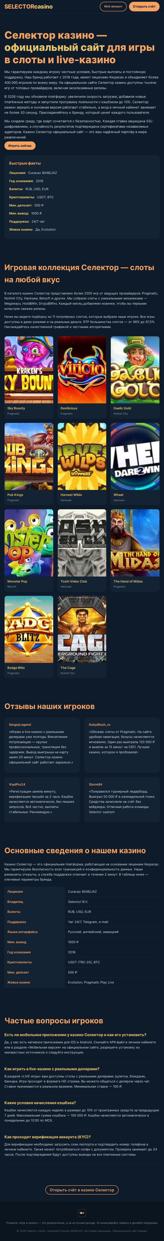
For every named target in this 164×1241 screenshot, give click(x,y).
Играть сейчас (20, 146)
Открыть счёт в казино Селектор (82, 1190)
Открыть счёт (144, 6)
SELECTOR (28, 6)
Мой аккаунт (113, 6)
